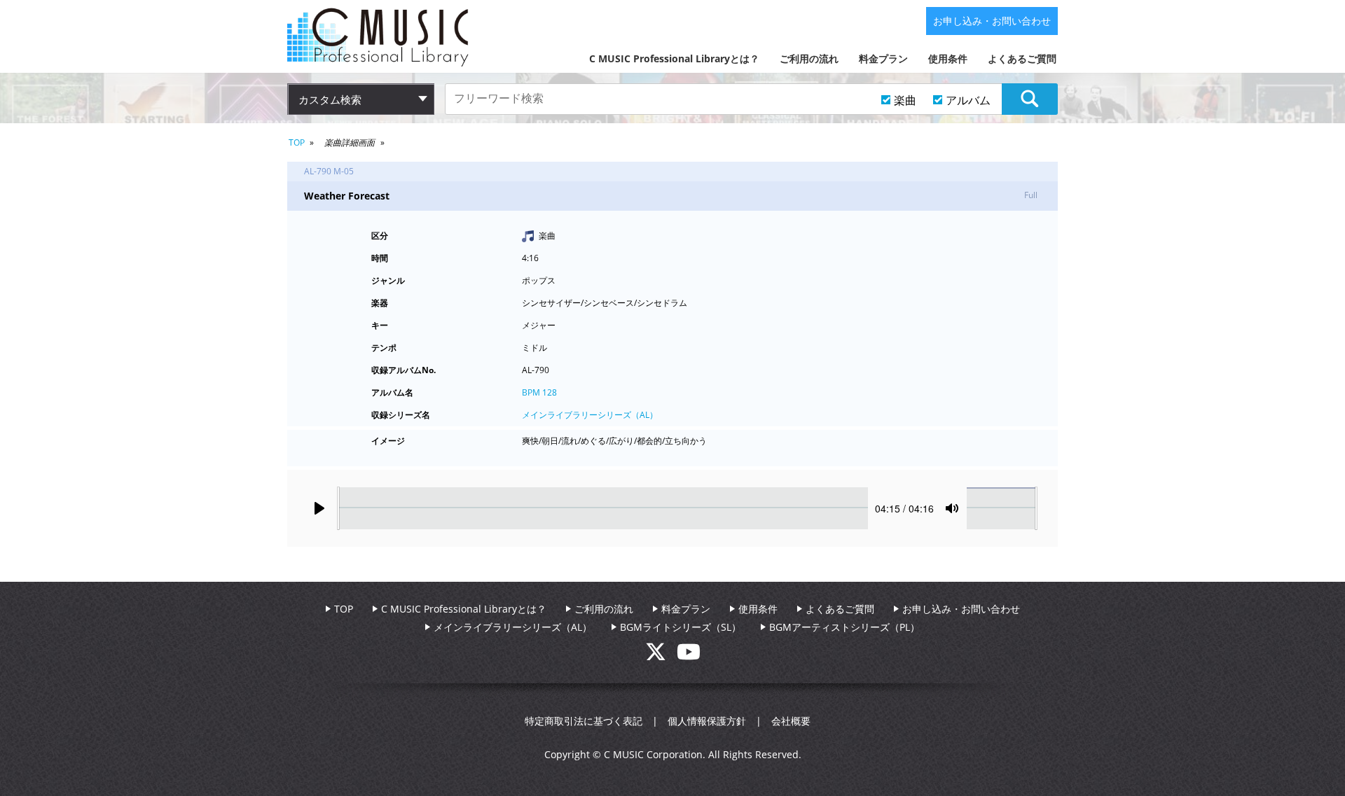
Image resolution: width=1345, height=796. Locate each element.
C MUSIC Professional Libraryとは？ (674, 58)
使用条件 (947, 58)
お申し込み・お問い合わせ (992, 20)
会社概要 (791, 720)
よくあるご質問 (1022, 58)
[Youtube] (689, 655)
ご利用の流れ (809, 58)
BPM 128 (539, 392)
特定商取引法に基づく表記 (583, 720)
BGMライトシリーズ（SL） (680, 627)
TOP (297, 142)
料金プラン (883, 58)
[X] (661, 655)
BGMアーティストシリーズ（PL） (844, 627)
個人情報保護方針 (707, 720)
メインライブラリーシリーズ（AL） (590, 415)
